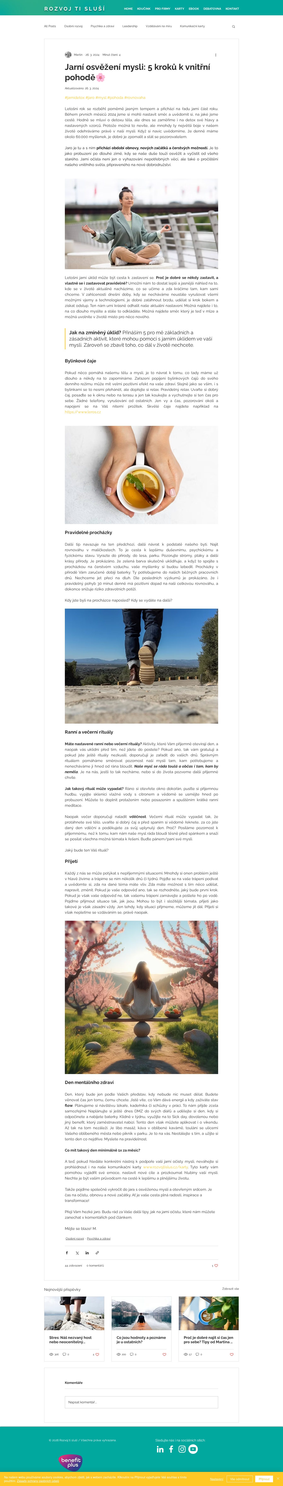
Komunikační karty (192, 26)
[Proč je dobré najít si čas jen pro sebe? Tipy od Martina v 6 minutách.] (209, 1313)
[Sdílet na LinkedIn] (87, 1253)
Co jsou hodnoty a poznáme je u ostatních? (141, 1339)
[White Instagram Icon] (182, 1449)
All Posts (50, 26)
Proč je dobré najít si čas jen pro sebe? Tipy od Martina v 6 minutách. (208, 1339)
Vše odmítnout (239, 1479)
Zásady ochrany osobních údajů (38, 1481)
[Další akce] (215, 54)
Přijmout (264, 1479)
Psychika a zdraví (102, 26)
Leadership (130, 26)
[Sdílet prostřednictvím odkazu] (97, 1253)
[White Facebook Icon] (171, 1449)
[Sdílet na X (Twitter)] (77, 1253)
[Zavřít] (278, 1479)
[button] (234, 26)
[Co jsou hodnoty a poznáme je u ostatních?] (142, 1313)
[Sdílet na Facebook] (67, 1253)
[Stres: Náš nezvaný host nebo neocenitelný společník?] (74, 1313)
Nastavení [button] (216, 1479)
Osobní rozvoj (73, 26)
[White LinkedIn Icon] (160, 1449)
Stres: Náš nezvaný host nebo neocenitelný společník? (70, 1339)
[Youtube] (193, 1449)
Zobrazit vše (230, 1288)
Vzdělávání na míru (159, 26)
